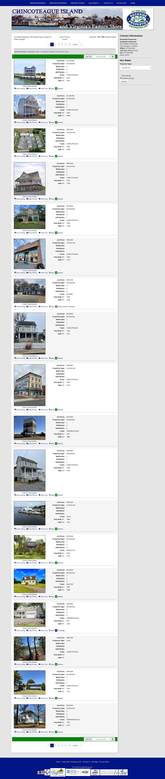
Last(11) (75, 44)
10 (69, 44)
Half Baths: (60, 72)
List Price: (61, 61)
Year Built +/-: (59, 78)
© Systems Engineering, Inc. (82, 767)
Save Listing (20, 88)
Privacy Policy (104, 762)
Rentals (52, 52)
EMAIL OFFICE (124, 55)
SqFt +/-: (61, 80)
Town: (62, 75)
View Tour (44, 88)
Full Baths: (60, 69)
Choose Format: (20, 52)
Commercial (44, 52)
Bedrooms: (60, 66)
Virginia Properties (38, 3)
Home (133, 3)
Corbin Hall (65, 762)
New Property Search (65, 38)
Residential (31, 52)
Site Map (95, 762)
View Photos (32, 88)
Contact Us (108, 3)
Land (37, 52)
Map (52, 88)
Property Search (78, 3)
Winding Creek (76, 762)
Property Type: (59, 63)
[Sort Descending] (113, 57)
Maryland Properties (58, 3)
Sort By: (88, 56)
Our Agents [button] (93, 3)
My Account (122, 3)
